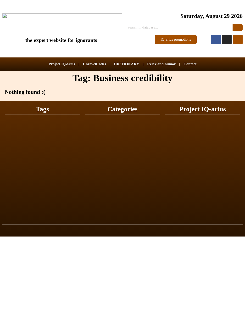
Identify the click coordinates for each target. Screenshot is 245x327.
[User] (238, 40)
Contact (190, 64)
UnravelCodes (94, 64)
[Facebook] (216, 40)
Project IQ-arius (62, 64)
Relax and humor (161, 64)
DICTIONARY (126, 64)
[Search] (238, 27)
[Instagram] (227, 40)
